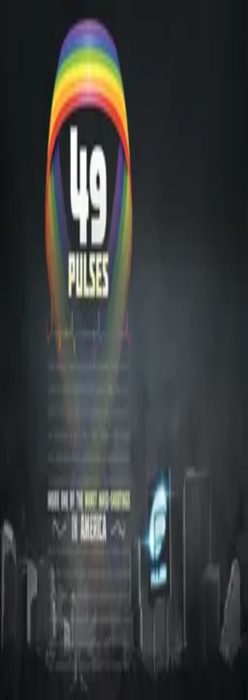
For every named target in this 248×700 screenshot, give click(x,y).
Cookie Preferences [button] (21, 588)
